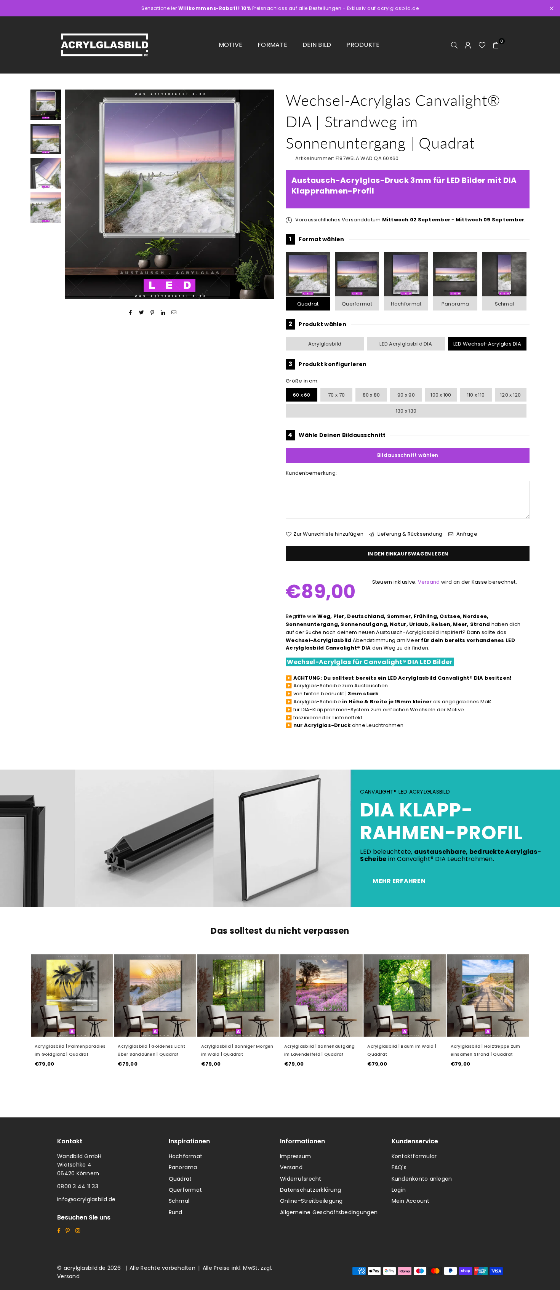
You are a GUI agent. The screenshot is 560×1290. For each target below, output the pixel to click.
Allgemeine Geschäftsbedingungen (329, 1212)
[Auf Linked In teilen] (163, 313)
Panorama (455, 303)
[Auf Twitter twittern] (141, 313)
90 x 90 (406, 395)
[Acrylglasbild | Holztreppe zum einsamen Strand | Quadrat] (488, 995)
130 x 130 (406, 411)
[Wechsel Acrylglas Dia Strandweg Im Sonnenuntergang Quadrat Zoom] (45, 207)
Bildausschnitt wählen (407, 455)
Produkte (362, 44)
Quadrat (308, 303)
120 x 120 (510, 395)
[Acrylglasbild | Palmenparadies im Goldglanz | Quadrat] (72, 995)
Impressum (295, 1156)
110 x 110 (476, 395)
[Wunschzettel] (482, 45)
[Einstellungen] (468, 45)
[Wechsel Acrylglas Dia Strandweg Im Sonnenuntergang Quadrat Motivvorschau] (45, 139)
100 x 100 (440, 395)
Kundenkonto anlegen (422, 1179)
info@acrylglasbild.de (86, 1199)
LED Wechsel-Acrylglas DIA (487, 343)
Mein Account (411, 1201)
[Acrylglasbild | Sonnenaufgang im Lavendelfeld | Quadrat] (321, 995)
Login (399, 1190)
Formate (272, 44)
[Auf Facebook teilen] (131, 313)
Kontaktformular (414, 1156)
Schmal (504, 303)
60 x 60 (301, 395)
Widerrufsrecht (301, 1179)
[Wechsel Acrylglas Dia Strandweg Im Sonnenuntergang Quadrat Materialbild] (45, 173)
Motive (231, 44)
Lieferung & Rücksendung (409, 534)
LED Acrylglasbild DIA (405, 343)
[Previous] (75, 194)
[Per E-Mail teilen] (174, 313)
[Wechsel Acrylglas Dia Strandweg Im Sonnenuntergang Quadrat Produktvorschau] (46, 105)
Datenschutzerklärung (310, 1190)
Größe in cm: (302, 380)
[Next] (263, 194)
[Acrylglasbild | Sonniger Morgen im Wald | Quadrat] (238, 995)
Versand (429, 582)
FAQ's (399, 1167)
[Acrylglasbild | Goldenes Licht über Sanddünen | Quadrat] (155, 995)
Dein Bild (316, 44)
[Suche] (454, 45)
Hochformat (406, 303)
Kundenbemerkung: (311, 473)
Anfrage (466, 534)
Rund (175, 1212)
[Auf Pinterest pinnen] (152, 313)
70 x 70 (336, 395)
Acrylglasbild (324, 343)
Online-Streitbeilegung (311, 1201)
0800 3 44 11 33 (77, 1186)
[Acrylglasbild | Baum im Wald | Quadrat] (404, 995)
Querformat (357, 303)
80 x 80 (371, 395)
